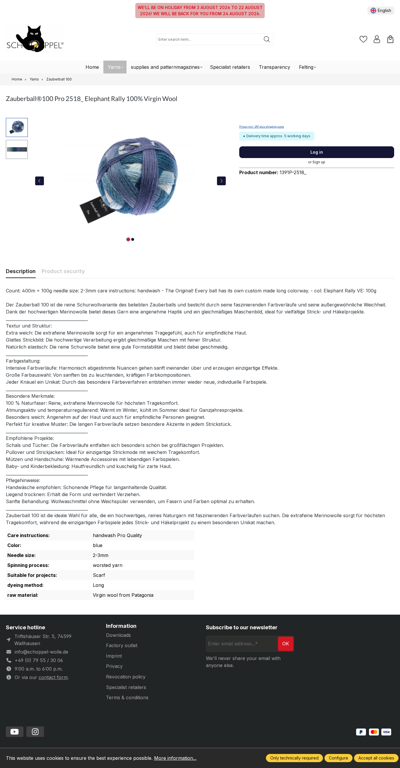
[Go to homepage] (35, 39)
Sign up (318, 162)
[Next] (221, 180)
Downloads (118, 635)
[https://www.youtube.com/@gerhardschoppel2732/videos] (14, 731)
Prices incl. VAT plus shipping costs (261, 126)
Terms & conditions (127, 697)
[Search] (266, 39)
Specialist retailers (126, 687)
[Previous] (39, 180)
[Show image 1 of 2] (128, 239)
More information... (175, 758)
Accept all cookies (376, 757)
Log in (316, 152)
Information (121, 626)
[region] (116, 181)
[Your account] (377, 39)
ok (285, 644)
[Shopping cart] (390, 39)
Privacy (114, 666)
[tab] (21, 271)
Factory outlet (121, 645)
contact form (53, 677)
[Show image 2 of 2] (132, 239)
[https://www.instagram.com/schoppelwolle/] (35, 731)
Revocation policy (126, 677)
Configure (338, 757)
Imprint (114, 656)
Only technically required (294, 757)
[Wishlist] (363, 39)
